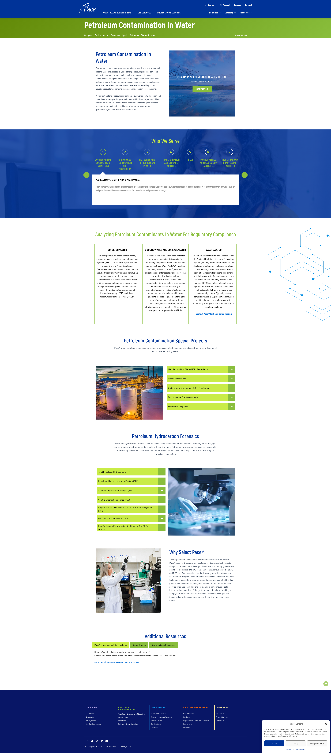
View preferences (317, 743)
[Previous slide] (86, 175)
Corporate (92, 708)
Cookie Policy (289, 749)
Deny (296, 743)
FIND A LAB (241, 35)
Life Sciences (144, 12)
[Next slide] (245, 175)
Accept (274, 743)
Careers (237, 5)
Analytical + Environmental (117, 12)
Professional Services (169, 12)
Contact (248, 5)
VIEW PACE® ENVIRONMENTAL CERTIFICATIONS (117, 662)
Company (229, 12)
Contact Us (202, 89)
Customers (222, 708)
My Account (225, 5)
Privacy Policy (300, 749)
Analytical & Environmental (126, 709)
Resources (245, 12)
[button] (326, 723)
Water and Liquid (119, 35)
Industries (213, 12)
